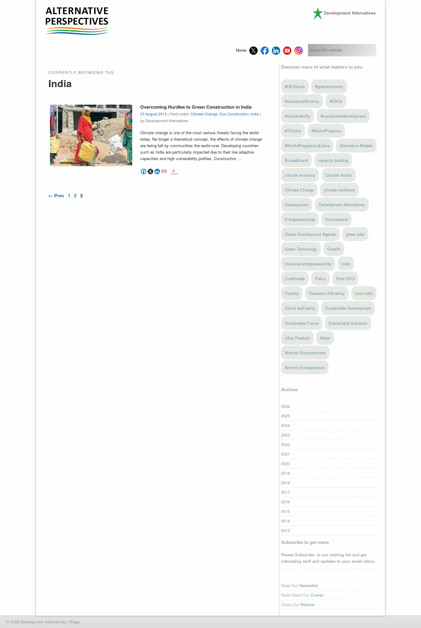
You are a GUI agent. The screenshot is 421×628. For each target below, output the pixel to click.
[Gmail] (164, 171)
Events (317, 595)
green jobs (355, 234)
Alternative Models (356, 145)
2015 (285, 511)
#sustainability (297, 116)
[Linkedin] (157, 171)
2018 (285, 482)
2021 (285, 454)
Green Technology (301, 249)
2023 (285, 435)
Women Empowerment (305, 353)
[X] (150, 171)
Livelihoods (295, 278)
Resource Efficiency (327, 293)
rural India (364, 293)
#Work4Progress (326, 131)
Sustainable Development (348, 308)
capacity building (333, 160)
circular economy (300, 175)
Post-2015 (345, 278)
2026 (285, 406)
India (255, 113)
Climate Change (204, 113)
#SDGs (336, 101)
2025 (285, 416)
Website (307, 604)
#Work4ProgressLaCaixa (307, 145)
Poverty (292, 293)
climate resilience (339, 190)
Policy (320, 278)
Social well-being (300, 308)
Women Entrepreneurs (305, 367)
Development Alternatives (342, 204)
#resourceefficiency (302, 101)
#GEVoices (295, 86)
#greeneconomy (329, 86)
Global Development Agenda (310, 234)
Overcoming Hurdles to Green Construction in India (195, 106)
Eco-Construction (234, 113)
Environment (336, 219)
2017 (285, 492)
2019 (285, 473)
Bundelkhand (296, 160)
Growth (333, 249)
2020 (285, 463)
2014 (285, 521)
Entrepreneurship (300, 219)
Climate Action (338, 175)
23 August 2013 (153, 113)
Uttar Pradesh (297, 338)
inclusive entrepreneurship (308, 264)
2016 (285, 502)
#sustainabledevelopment (343, 116)
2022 (285, 444)
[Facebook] (143, 171)
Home (241, 50)
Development (297, 204)
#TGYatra (293, 131)
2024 (285, 425)
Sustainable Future (301, 323)
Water (325, 338)
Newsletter (308, 585)
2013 (285, 530)
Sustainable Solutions (348, 323)
